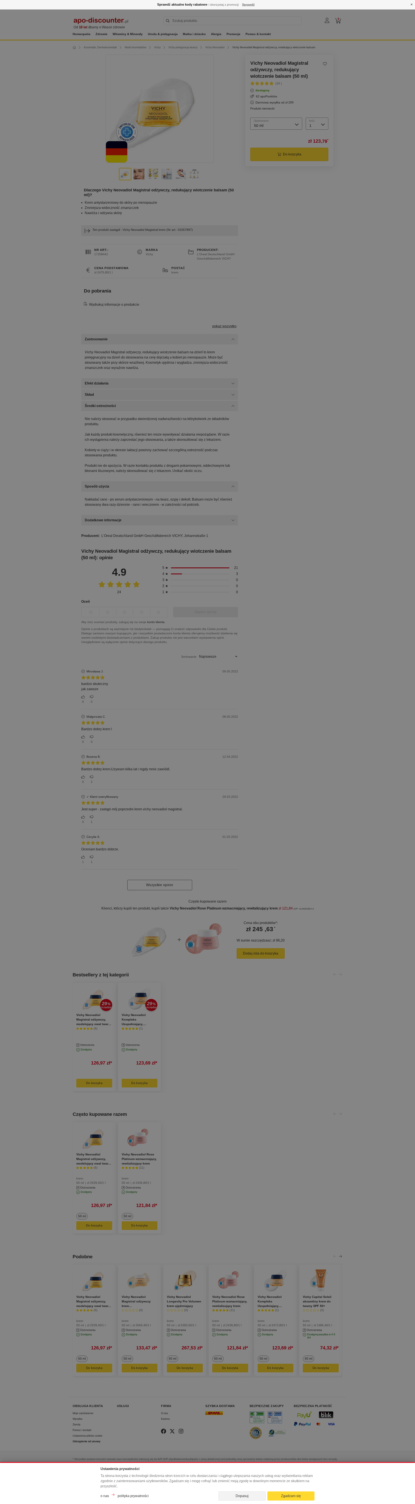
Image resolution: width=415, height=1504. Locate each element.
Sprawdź (248, 4)
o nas (105, 1496)
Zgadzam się (291, 1496)
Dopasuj (242, 1496)
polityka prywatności (133, 1496)
